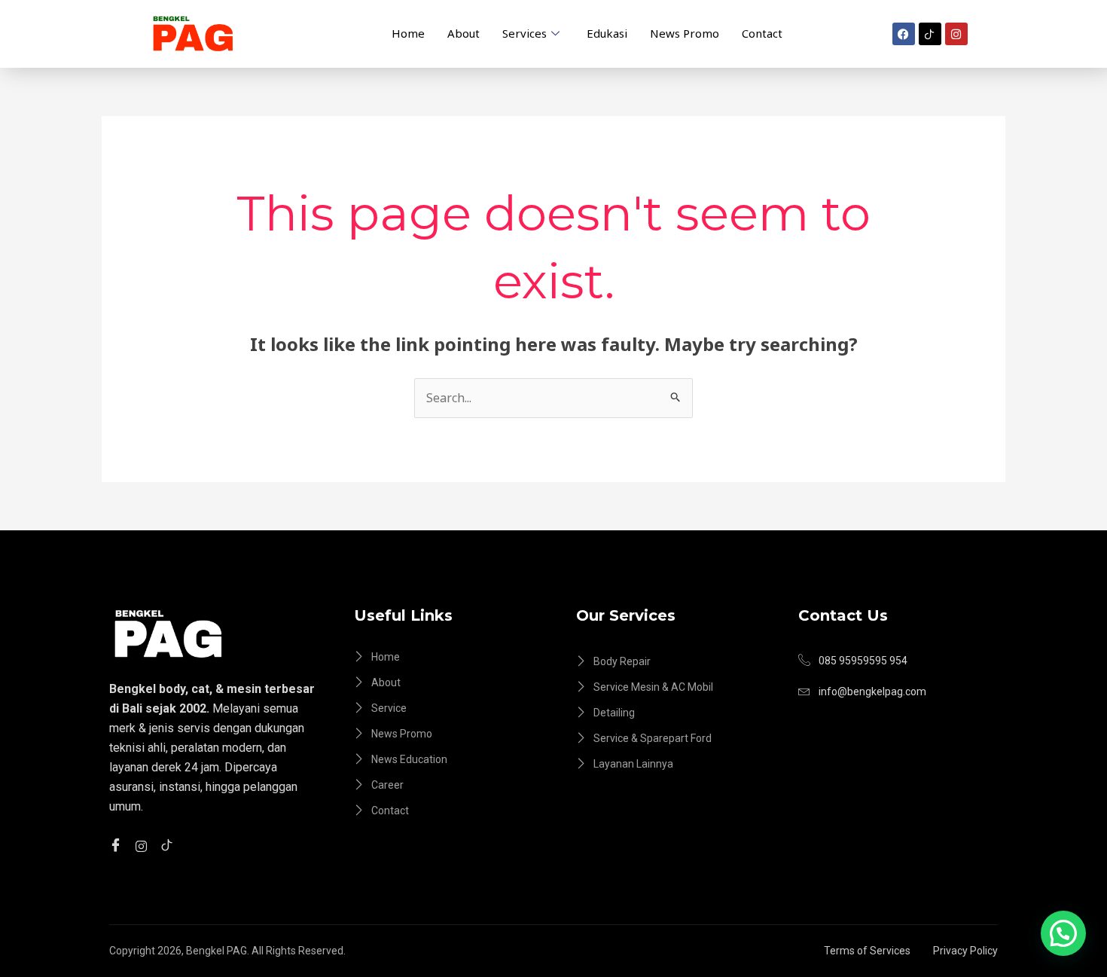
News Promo (684, 33)
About (463, 33)
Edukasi (607, 33)
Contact (762, 33)
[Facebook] (118, 845)
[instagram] (143, 845)
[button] (1063, 933)
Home (408, 33)
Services (524, 33)
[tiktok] (169, 845)
